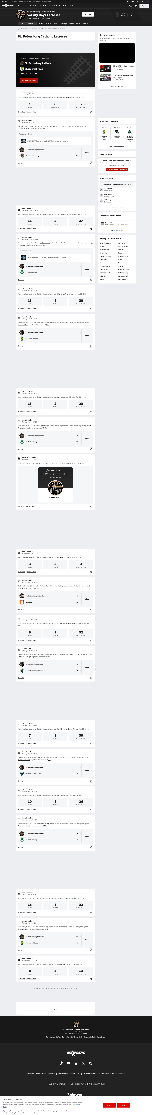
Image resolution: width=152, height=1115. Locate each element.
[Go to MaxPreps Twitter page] (83, 1063)
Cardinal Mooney (63, 98)
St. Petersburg (44, 214)
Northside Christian (63, 964)
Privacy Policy (62, 1074)
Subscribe (51, 1074)
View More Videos (116, 86)
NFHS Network (25, 1)
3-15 (42, 588)
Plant (120, 259)
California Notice (89, 1074)
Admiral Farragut (105, 243)
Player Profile (30, 506)
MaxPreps (6, 1)
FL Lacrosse (33, 29)
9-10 (44, 428)
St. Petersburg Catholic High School (76, 1029)
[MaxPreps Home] (8, 5)
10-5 (44, 826)
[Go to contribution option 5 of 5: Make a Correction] (122, 230)
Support (119, 1074)
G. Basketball (68, 6)
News (78, 24)
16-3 (48, 929)
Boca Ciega (103, 253)
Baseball (42, 6)
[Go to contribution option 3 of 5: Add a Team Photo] (117, 230)
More (84, 24)
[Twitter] (142, 1)
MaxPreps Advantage (42, 1)
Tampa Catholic (123, 276)
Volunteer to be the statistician (117, 170)
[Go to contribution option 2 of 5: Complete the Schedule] (114, 230)
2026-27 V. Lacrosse (26, 24)
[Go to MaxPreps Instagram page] (76, 1063)
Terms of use (75, 1074)
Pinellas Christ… (123, 256)
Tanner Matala (35, 463)
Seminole (121, 266)
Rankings (63, 24)
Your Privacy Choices (106, 1074)
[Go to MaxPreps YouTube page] (68, 1063)
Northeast (121, 243)
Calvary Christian (105, 256)
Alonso (102, 246)
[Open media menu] (136, 5)
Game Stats (21, 112)
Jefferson (103, 276)
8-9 (50, 657)
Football (33, 6)
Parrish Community (63, 729)
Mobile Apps (41, 1074)
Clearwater (103, 263)
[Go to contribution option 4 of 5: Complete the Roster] (119, 230)
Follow (89, 14)
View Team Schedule (116, 146)
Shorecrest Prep (62, 294)
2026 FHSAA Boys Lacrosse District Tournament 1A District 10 (48, 141)
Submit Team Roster (116, 208)
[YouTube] (132, 1)
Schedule (48, 24)
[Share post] (91, 112)
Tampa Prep (122, 279)
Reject (123, 1105)
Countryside (104, 269)
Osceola (60, 557)
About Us (30, 1074)
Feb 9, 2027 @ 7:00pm (29, 74)
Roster (56, 24)
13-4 (48, 325)
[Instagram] (137, 1)
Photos (71, 24)
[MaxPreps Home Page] (18, 28)
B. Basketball (54, 6)
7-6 (49, 760)
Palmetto (121, 253)
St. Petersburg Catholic (35, 149)
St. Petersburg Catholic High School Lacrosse (52, 29)
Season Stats (31, 112)
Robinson (121, 263)
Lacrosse (25, 29)
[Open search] (130, 5)
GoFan (14, 1)
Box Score (21, 163)
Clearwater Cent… (106, 266)
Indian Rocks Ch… (105, 273)
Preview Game (30, 80)
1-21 (48, 128)
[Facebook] (147, 1)
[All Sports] (78, 5)
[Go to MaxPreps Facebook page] (91, 1063)
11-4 (44, 245)
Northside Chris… (124, 246)
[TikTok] (128, 1)
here (129, 185)
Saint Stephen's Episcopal (66, 623)
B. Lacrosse (22, 6)
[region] (76, 1105)
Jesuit (102, 279)
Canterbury (103, 259)
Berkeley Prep (104, 250)
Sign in (144, 6)
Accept (109, 1105)
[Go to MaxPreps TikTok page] (61, 1063)
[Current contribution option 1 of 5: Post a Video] (112, 230)
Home (41, 24)
